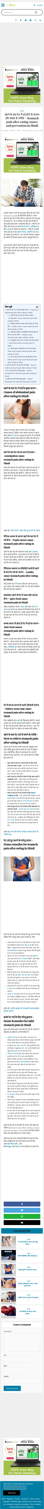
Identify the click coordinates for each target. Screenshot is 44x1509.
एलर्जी (19, 798)
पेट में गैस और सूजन (27, 801)
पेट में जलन (10, 820)
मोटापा (16, 1119)
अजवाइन (24, 959)
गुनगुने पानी (17, 1051)
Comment (7, 1331)
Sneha (6, 130)
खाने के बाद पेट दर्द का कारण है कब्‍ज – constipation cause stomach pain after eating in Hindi (22, 318)
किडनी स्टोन (24, 226)
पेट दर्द (13, 435)
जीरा (38, 948)
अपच (22, 607)
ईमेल (6, 1366)
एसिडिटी (11, 647)
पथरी (18, 720)
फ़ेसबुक (9, 1146)
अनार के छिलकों (24, 1062)
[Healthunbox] (11, 4)
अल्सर (9, 229)
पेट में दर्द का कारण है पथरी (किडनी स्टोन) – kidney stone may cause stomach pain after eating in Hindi (23, 359)
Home (3, 1499)
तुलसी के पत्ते (11, 1037)
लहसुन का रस (11, 994)
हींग (24, 961)
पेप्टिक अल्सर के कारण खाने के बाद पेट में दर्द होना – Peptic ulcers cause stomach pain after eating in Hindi (23, 326)
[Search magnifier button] (36, 12)
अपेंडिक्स (33, 226)
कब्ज (37, 232)
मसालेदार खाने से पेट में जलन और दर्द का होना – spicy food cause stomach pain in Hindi (23, 343)
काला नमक (16, 1045)
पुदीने (34, 956)
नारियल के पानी (12, 1054)
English (40, 5)
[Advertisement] (22, 46)
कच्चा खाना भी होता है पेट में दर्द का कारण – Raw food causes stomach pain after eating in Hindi (22, 351)
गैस (17, 584)
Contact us (25, 1499)
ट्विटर (17, 1146)
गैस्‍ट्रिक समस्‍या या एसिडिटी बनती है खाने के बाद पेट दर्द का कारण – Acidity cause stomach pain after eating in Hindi (23, 334)
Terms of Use (35, 1499)
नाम (5, 1355)
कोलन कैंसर (21, 232)
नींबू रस (27, 945)
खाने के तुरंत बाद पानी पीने (27, 809)
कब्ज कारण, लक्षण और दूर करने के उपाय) (25, 530)
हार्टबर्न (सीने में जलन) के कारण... (28, 1270)
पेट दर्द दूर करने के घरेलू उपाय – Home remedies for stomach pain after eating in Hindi (21, 373)
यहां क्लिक (10, 1144)
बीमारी (22, 111)
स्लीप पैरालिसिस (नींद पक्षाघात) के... (28, 1256)
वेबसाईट (6, 1377)
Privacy (17, 1499)
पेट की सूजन (11, 1094)
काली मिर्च (13, 950)
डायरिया (30, 232)
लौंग (24, 1045)
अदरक (11, 988)
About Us (10, 1499)
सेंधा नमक (31, 975)
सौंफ (19, 959)
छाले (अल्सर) (33, 552)
